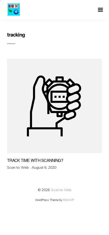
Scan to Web (61, 190)
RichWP (68, 200)
